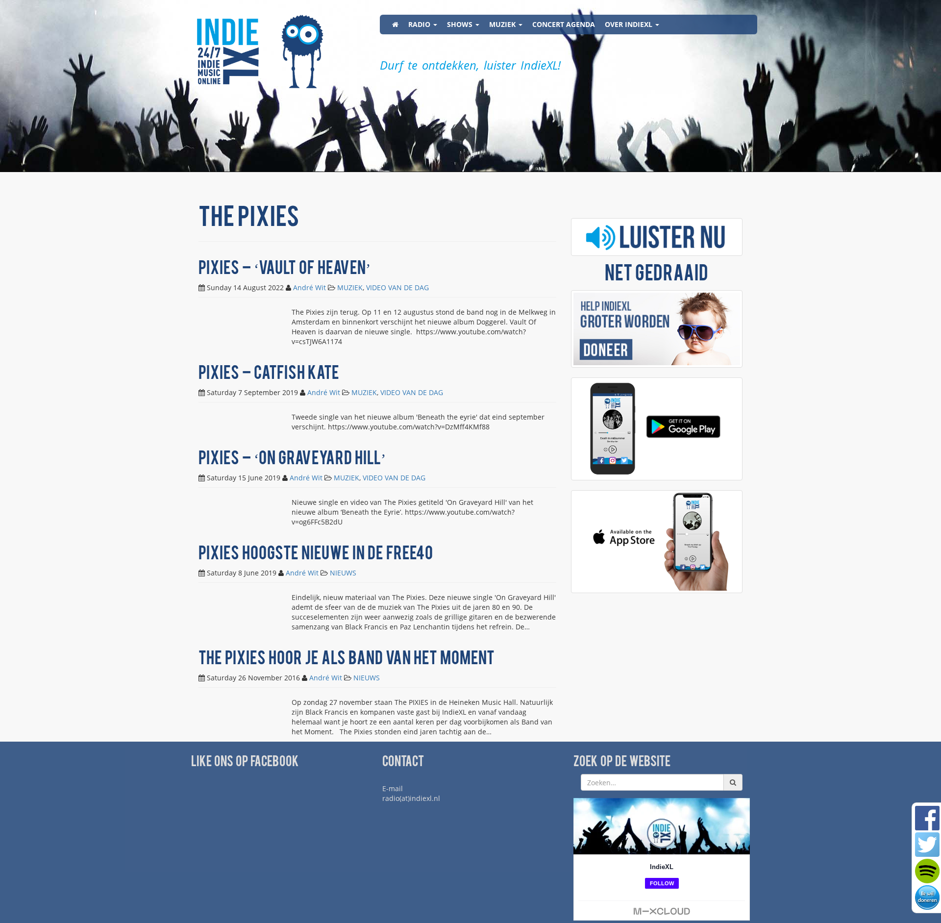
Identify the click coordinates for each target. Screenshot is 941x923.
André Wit (309, 287)
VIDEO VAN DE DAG (397, 287)
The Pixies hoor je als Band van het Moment (346, 659)
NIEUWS (343, 572)
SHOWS (460, 24)
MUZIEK (503, 24)
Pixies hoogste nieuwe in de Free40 (315, 554)
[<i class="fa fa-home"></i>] (395, 24)
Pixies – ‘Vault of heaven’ (284, 269)
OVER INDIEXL (629, 24)
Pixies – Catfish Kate (268, 374)
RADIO (420, 24)
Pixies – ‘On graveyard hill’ (292, 459)
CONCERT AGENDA (563, 24)
